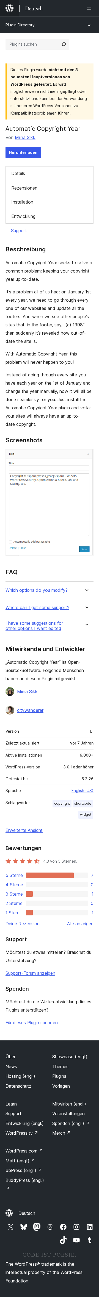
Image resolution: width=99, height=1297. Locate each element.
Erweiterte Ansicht (24, 830)
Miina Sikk (25, 137)
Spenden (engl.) (71, 1123)
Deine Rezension (23, 923)
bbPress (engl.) (24, 1170)
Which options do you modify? (37, 590)
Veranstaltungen (68, 1113)
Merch (61, 1133)
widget (85, 814)
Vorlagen (61, 1086)
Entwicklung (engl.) (25, 1123)
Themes (60, 1066)
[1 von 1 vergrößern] (86, 456)
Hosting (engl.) (20, 1076)
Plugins (59, 1076)
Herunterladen (23, 152)
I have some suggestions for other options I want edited (34, 626)
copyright (62, 803)
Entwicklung (23, 216)
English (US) (83, 790)
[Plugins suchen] (63, 44)
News (11, 1066)
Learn (11, 1104)
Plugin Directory (20, 25)
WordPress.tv (22, 1133)
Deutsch (26, 1213)
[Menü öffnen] (90, 8)
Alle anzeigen (80, 923)
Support (19, 230)
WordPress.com (24, 1151)
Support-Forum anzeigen (30, 973)
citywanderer (30, 710)
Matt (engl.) (20, 1160)
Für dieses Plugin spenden (32, 1022)
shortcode (82, 803)
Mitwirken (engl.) (69, 1104)
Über (10, 1056)
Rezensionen (24, 188)
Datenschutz (18, 1086)
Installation (22, 202)
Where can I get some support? (37, 607)
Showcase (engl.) (69, 1056)
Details (18, 173)
